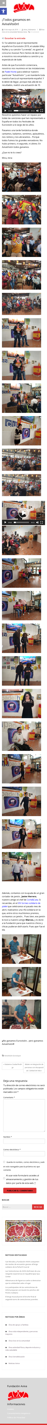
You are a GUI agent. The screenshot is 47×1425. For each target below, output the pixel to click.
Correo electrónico (12, 1149)
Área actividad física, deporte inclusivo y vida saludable (22, 1348)
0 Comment (34, 32)
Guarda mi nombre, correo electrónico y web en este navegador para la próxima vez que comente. (24, 1166)
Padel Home (11, 71)
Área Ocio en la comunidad (19, 1341)
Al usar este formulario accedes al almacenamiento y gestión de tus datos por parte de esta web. (22, 1179)
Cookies (10, 1409)
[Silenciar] (37, 110)
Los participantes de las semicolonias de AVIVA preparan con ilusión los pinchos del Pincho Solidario (22, 1290)
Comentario (9, 1097)
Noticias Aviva (22, 32)
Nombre (7, 1137)
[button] (3, 11)
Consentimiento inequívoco (18, 1413)
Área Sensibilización (17, 1356)
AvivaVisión (8, 1056)
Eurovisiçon (17, 1056)
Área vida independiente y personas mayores (21, 1332)
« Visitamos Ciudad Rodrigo (12, 1066)
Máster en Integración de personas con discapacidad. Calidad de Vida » (34, 1067)
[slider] (21, 110)
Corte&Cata (32, 899)
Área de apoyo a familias (18, 1325)
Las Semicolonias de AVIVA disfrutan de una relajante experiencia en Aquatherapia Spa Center (22, 1274)
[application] (23, 101)
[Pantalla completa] (41, 110)
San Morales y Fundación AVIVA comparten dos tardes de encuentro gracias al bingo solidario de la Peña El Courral (22, 1264)
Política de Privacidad (16, 1417)
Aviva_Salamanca (30, 29)
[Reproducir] (5, 110)
